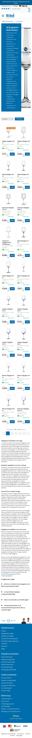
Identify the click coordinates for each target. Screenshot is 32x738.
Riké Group (18, 560)
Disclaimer (20, 734)
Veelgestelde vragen (7, 633)
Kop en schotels (6, 678)
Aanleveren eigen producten (10, 641)
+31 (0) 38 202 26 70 (13, 709)
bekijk (12, 154)
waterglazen (12, 574)
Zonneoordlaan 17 (6, 699)
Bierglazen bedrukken (8, 659)
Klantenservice (6, 6)
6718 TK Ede (5, 701)
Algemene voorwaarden (8, 734)
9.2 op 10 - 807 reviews (16, 718)
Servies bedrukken (7, 667)
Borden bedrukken (7, 683)
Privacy (12, 735)
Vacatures (4, 646)
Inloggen (15, 6)
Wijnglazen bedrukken (8, 685)
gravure (24, 474)
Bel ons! (13, 620)
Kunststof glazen (6, 688)
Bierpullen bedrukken (8, 662)
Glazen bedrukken (7, 21)
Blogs (3, 649)
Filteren (20, 119)
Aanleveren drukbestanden (9, 638)
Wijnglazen (19, 21)
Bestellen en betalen (7, 636)
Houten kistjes (5, 690)
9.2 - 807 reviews (16, 8)
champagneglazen (6, 575)
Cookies (27, 734)
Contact (3, 631)
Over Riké (4, 643)
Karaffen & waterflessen (8, 680)
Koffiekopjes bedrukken (8, 669)
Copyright (19, 735)
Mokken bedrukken (7, 664)
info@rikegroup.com (7, 704)
